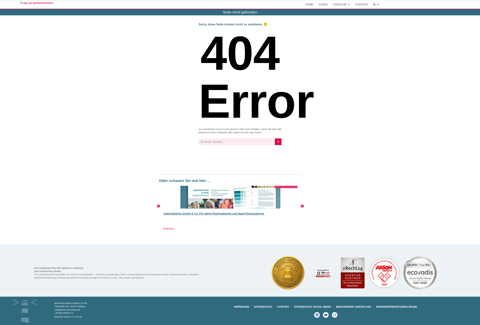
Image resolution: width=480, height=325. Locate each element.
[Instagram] (335, 315)
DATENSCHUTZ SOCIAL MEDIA (312, 306)
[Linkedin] (317, 315)
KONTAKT (362, 4)
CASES (323, 4)
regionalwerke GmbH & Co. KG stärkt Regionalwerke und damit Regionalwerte (213, 213)
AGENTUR (339, 4)
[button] (158, 206)
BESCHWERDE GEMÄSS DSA (353, 306)
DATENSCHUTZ (263, 306)
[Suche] (278, 141)
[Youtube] (326, 315)
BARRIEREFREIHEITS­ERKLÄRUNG (396, 306)
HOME (309, 4)
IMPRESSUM (241, 306)
